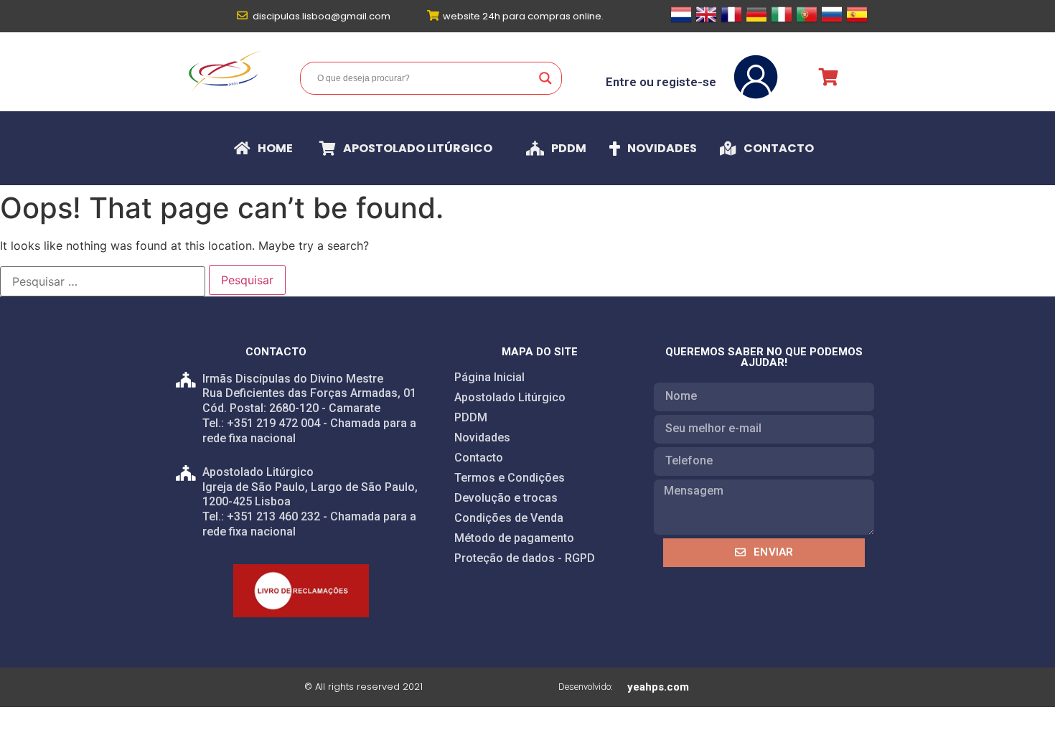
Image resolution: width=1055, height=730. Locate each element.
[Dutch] (681, 21)
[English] (706, 21)
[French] (731, 21)
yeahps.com (658, 686)
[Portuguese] (806, 21)
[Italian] (781, 21)
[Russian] (832, 21)
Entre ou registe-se (661, 82)
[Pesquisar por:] (102, 281)
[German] (756, 21)
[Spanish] (857, 21)
